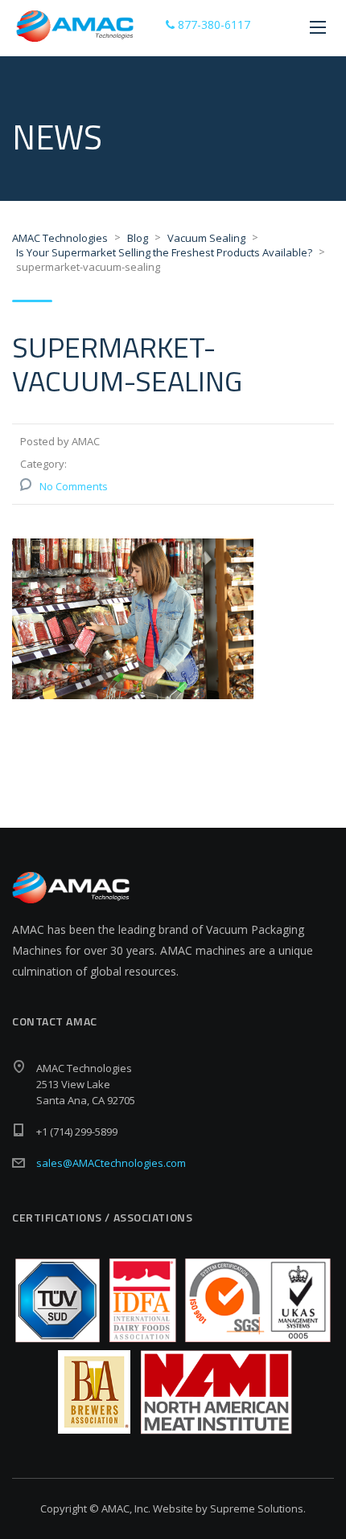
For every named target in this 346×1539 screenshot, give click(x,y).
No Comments (73, 486)
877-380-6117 (212, 24)
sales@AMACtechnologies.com (111, 1163)
